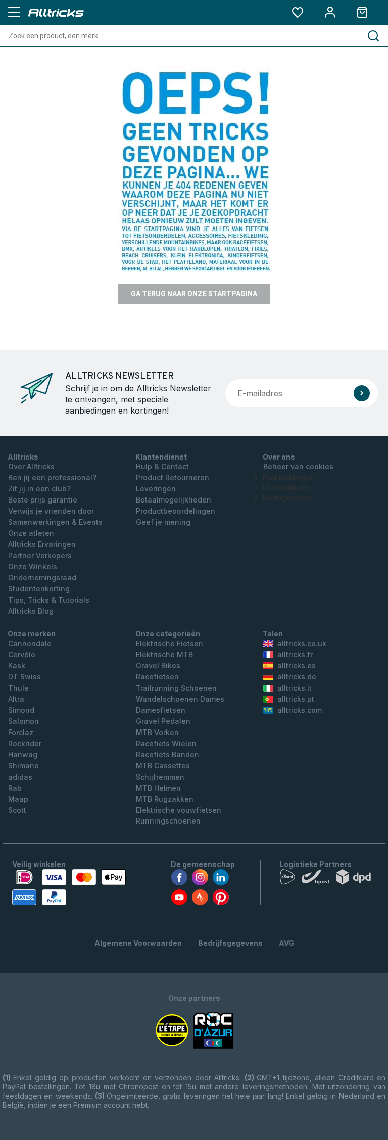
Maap (18, 799)
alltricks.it (294, 687)
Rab (15, 788)
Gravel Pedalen (163, 721)
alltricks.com (299, 710)
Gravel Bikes (158, 665)
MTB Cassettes (163, 765)
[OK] (362, 393)
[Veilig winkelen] (69, 887)
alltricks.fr (295, 654)
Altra (16, 699)
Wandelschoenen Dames (180, 699)
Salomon (23, 721)
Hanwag (22, 754)
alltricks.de (296, 676)
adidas (20, 776)
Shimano (23, 765)
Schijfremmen (160, 776)
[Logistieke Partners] (328, 879)
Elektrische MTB (164, 654)
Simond (21, 710)
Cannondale (30, 643)
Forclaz (20, 732)
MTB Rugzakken (164, 799)
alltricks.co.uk (301, 643)
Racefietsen (157, 676)
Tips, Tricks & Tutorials (48, 600)
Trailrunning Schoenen (176, 687)
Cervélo (21, 654)
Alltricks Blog (31, 611)
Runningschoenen (168, 820)
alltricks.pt (295, 699)
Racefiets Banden (167, 754)
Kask (16, 665)
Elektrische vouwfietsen (178, 810)
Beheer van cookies (298, 466)
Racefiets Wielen (166, 743)
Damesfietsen (160, 710)
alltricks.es (296, 665)
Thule (18, 687)
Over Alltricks (31, 466)
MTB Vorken (157, 732)
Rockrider (24, 743)
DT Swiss (24, 676)
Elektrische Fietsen (169, 643)
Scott (17, 810)
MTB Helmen (158, 788)
